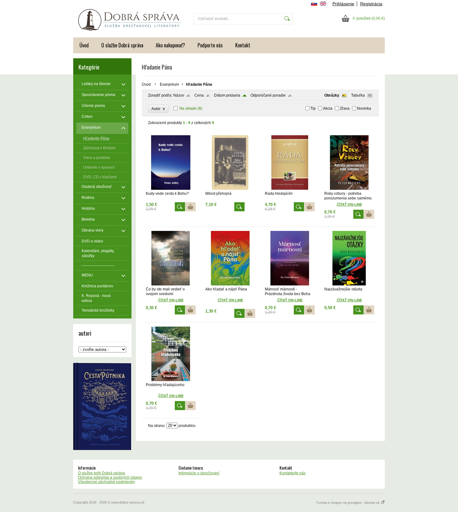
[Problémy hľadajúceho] (171, 380)
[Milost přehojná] (230, 188)
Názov (178, 95)
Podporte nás (210, 45)
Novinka (364, 108)
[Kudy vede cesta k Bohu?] (171, 188)
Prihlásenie (343, 3)
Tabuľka (358, 95)
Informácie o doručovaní (199, 473)
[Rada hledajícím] (290, 188)
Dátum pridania (227, 95)
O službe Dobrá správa (122, 45)
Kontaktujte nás (292, 473)
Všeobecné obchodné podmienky (106, 482)
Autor (158, 108)
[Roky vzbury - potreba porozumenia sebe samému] (349, 188)
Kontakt (242, 45)
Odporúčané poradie (268, 95)
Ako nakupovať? (170, 45)
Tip (313, 108)
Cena (199, 95)
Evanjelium (169, 84)
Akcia (327, 108)
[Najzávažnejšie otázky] (349, 284)
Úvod (84, 45)
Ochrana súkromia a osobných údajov (110, 477)
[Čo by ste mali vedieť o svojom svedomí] (171, 284)
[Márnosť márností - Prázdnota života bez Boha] (290, 284)
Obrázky (331, 95)
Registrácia (371, 3)
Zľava (345, 108)
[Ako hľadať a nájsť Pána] (230, 284)
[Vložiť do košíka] (190, 206)
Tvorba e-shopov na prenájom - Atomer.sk (348, 503)
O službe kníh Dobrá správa (101, 473)
